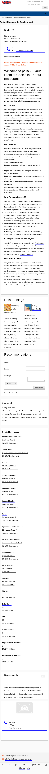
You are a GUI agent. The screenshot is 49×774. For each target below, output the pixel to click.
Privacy (5, 765)
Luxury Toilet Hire (8, 408)
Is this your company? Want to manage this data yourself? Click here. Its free (23, 63)
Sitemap (22, 768)
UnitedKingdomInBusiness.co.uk (16, 756)
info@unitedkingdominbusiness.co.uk (18, 759)
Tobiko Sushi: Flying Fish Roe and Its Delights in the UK (11, 309)
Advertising (42, 765)
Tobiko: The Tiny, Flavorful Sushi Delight (32, 307)
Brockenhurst (9, 90)
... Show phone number (24, 50)
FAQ (34, 765)
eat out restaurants (11, 95)
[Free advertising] (6, 2)
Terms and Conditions (24, 765)
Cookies (12, 765)
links (28, 768)
